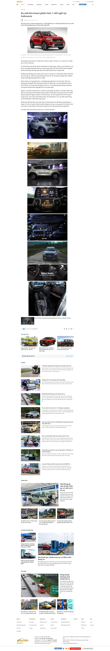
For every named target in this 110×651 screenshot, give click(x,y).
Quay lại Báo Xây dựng (88, 648)
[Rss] (68, 648)
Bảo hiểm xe (54, 4)
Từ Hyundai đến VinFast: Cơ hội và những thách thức (47, 612)
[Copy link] (73, 329)
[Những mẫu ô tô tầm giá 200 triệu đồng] (30, 385)
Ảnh (73, 4)
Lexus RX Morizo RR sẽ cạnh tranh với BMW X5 (56, 464)
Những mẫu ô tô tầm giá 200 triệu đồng (53, 380)
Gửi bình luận (69, 356)
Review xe (83, 622)
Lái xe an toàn (54, 628)
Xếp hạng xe (42, 628)
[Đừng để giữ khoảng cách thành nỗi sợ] (30, 399)
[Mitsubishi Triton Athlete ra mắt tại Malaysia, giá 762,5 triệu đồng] (47, 341)
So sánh (41, 625)
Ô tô (91, 622)
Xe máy (30, 628)
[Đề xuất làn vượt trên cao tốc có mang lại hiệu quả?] (29, 604)
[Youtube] (66, 649)
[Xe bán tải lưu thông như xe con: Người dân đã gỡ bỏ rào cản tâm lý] (47, 513)
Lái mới (46, 4)
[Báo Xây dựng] (83, 4)
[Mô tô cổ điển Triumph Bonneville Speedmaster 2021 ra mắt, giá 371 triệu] (27, 321)
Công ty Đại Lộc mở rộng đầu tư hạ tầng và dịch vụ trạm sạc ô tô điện (28, 545)
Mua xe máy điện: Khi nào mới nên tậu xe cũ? (55, 436)
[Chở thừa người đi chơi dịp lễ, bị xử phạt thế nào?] (30, 371)
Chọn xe (52, 625)
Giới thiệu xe (84, 625)
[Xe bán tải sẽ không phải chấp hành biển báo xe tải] (65, 513)
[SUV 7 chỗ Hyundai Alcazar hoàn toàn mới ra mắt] (65, 341)
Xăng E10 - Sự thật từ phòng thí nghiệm (65, 612)
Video (68, 4)
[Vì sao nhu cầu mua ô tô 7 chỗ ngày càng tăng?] (30, 413)
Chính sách (24, 480)
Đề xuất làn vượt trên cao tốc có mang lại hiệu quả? (28, 612)
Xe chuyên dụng (32, 625)
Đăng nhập (91, 1)
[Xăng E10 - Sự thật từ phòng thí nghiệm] (65, 604)
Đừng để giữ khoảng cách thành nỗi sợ (53, 394)
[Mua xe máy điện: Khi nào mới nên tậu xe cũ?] (30, 441)
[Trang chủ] (17, 4)
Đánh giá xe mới (43, 622)
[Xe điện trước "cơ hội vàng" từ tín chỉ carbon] (29, 513)
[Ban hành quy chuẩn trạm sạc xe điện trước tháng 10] (56, 544)
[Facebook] (64, 649)
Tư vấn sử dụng (54, 622)
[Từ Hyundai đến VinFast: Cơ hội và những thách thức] (47, 604)
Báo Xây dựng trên (29, 328)
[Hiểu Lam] (22, 20)
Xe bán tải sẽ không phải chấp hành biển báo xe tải (64, 521)
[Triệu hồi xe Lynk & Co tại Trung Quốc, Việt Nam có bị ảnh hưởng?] (30, 455)
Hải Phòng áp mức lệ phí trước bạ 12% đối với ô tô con (66, 487)
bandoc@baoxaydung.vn (72, 643)
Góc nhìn (23, 571)
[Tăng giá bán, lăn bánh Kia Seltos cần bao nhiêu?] (29, 341)
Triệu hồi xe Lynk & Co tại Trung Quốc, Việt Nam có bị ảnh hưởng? (57, 451)
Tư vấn (82, 628)
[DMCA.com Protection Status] (20, 643)
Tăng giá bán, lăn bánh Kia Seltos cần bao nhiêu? (28, 348)
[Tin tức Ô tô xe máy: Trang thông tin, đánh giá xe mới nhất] (20, 1)
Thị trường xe (31, 4)
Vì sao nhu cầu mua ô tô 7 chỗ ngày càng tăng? (56, 408)
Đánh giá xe (39, 4)
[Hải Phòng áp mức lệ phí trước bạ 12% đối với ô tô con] (39, 494)
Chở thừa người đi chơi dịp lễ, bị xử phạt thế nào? (56, 366)
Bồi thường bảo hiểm (65, 625)
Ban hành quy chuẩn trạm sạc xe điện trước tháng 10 (54, 558)
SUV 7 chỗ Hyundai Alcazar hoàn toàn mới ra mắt (64, 348)
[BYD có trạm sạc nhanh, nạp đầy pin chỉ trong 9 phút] (28, 554)
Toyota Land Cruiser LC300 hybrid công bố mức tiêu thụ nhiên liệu (57, 422)
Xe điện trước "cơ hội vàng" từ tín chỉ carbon (29, 521)
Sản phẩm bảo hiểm (65, 622)
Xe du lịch (31, 622)
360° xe (22, 4)
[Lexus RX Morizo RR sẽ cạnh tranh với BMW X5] (30, 469)
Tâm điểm (19, 631)
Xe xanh (61, 4)
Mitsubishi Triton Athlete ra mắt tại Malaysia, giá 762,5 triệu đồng (46, 349)
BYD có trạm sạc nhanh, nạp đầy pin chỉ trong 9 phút (27, 562)
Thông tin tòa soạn (75, 648)
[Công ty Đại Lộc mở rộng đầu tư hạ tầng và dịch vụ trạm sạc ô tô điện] (28, 537)
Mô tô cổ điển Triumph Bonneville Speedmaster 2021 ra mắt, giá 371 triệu (53, 318)
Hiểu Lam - (26, 20)
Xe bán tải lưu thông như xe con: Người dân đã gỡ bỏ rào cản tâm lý (47, 522)
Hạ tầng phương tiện (27, 530)
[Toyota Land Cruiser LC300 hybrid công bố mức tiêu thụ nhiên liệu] (30, 427)
